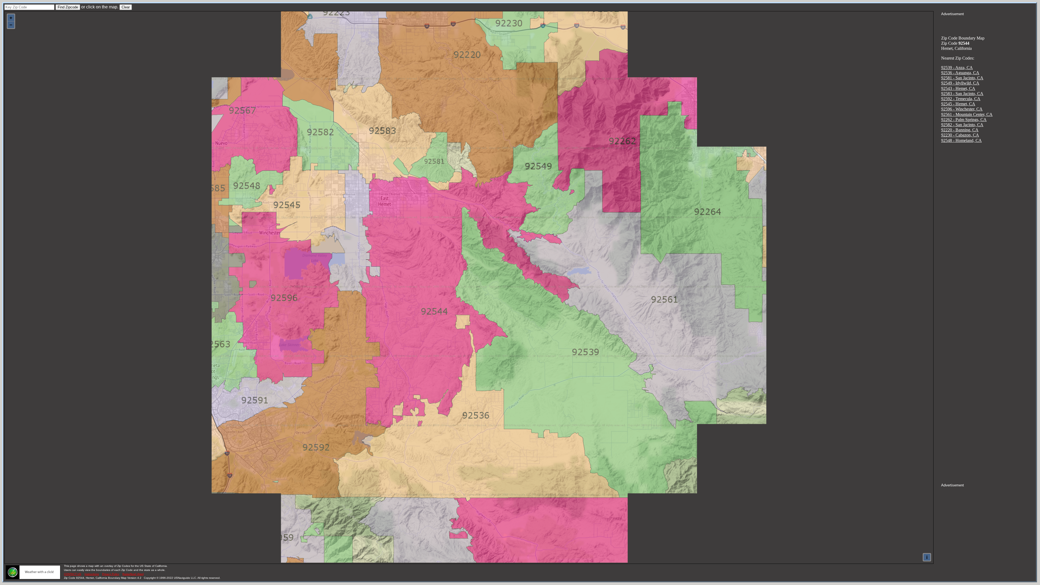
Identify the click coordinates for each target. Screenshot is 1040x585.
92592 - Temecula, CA (960, 98)
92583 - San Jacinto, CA (962, 93)
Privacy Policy (110, 574)
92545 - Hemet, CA (958, 104)
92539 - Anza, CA (957, 67)
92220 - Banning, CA (960, 130)
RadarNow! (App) (133, 574)
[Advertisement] (988, 23)
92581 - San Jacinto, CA (962, 78)
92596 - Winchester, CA (962, 109)
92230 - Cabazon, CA (960, 135)
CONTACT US (72, 574)
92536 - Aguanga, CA (960, 72)
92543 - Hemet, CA (958, 88)
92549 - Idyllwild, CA (960, 83)
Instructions (91, 574)
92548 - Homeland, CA (961, 140)
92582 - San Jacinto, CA (962, 124)
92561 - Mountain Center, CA (967, 114)
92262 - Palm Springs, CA (964, 119)
